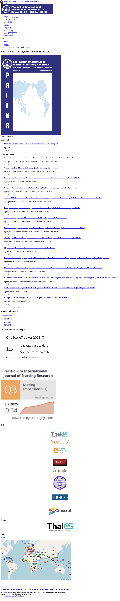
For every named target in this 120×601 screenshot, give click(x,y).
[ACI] (60, 453)
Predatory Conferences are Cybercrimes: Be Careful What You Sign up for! (31, 144)
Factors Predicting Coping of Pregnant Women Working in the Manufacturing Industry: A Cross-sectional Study (44, 228)
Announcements (8, 35)
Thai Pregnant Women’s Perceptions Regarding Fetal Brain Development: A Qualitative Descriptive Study (42, 238)
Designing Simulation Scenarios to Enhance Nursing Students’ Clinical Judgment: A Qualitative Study (41, 188)
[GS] (60, 473)
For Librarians (8, 325)
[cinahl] (60, 465)
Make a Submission (6, 315)
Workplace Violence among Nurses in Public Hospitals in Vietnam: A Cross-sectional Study (36, 298)
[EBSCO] (60, 502)
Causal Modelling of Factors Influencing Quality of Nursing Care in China (31, 168)
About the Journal (13, 17)
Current (6, 24)
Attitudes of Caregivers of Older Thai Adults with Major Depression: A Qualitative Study (36, 218)
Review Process (8, 30)
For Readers (7, 322)
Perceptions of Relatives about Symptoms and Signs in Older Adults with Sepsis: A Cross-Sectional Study (42, 178)
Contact (10, 21)
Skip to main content (6, 1)
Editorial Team (8, 22)
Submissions (7, 27)
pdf (9, 150)
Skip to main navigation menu (20, 1)
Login (6, 41)
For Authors (7, 324)
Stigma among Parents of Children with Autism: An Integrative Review (29, 248)
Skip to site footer (34, 1)
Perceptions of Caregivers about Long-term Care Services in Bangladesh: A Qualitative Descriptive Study (42, 208)
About (6, 16)
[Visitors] (36, 580)
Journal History (12, 19)
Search (2, 38)
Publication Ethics (9, 33)
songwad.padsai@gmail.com (14, 596)
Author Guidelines (9, 28)
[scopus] (60, 444)
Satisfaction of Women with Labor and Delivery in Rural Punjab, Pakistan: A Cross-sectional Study (40, 158)
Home (6, 44)
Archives (6, 25)
